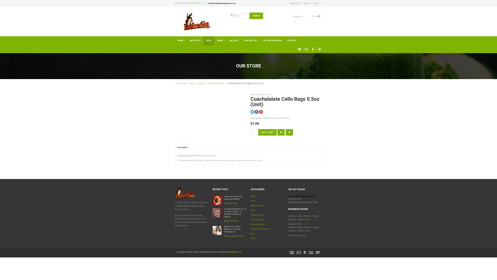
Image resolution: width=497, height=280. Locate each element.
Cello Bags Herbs (257, 224)
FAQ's (316, 3)
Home (181, 40)
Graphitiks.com (235, 252)
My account (295, 3)
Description (182, 147)
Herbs (252, 201)
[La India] (196, 21)
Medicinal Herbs (257, 205)
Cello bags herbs (216, 83)
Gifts (252, 233)
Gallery (233, 40)
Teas (252, 210)
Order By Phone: (188, 3)
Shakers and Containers (260, 229)
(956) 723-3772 (294, 199)
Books (253, 238)
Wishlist (307, 3)
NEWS (220, 40)
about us (195, 40)
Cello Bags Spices (257, 219)
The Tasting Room (272, 40)
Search (256, 16)
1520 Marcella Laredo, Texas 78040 (303, 202)
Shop (208, 40)
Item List (292, 40)
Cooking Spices (256, 215)
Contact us (250, 40)
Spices (253, 196)
